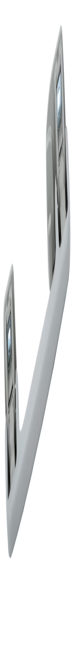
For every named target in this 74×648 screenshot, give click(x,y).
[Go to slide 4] (4, 242)
